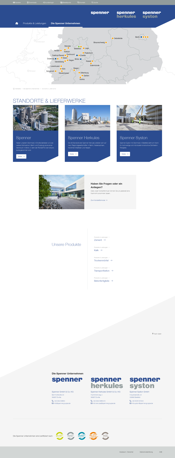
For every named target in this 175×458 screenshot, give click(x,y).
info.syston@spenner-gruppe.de (142, 403)
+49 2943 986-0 (59, 401)
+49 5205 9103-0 (137, 401)
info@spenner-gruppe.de (61, 403)
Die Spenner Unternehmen (65, 23)
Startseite (18, 88)
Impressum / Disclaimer (126, 452)
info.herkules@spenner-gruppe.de (103, 403)
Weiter (20, 156)
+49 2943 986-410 (98, 401)
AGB (160, 452)
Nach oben (157, 334)
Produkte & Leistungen (34, 23)
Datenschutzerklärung (146, 452)
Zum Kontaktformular (98, 200)
